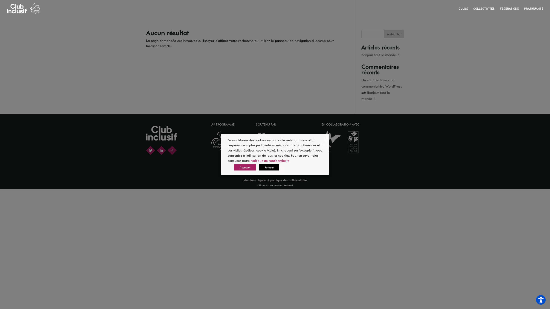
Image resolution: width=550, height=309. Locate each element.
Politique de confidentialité (270, 160)
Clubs (463, 8)
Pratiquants (533, 8)
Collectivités (484, 8)
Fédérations (509, 8)
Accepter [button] (245, 167)
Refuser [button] (269, 167)
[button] (541, 300)
